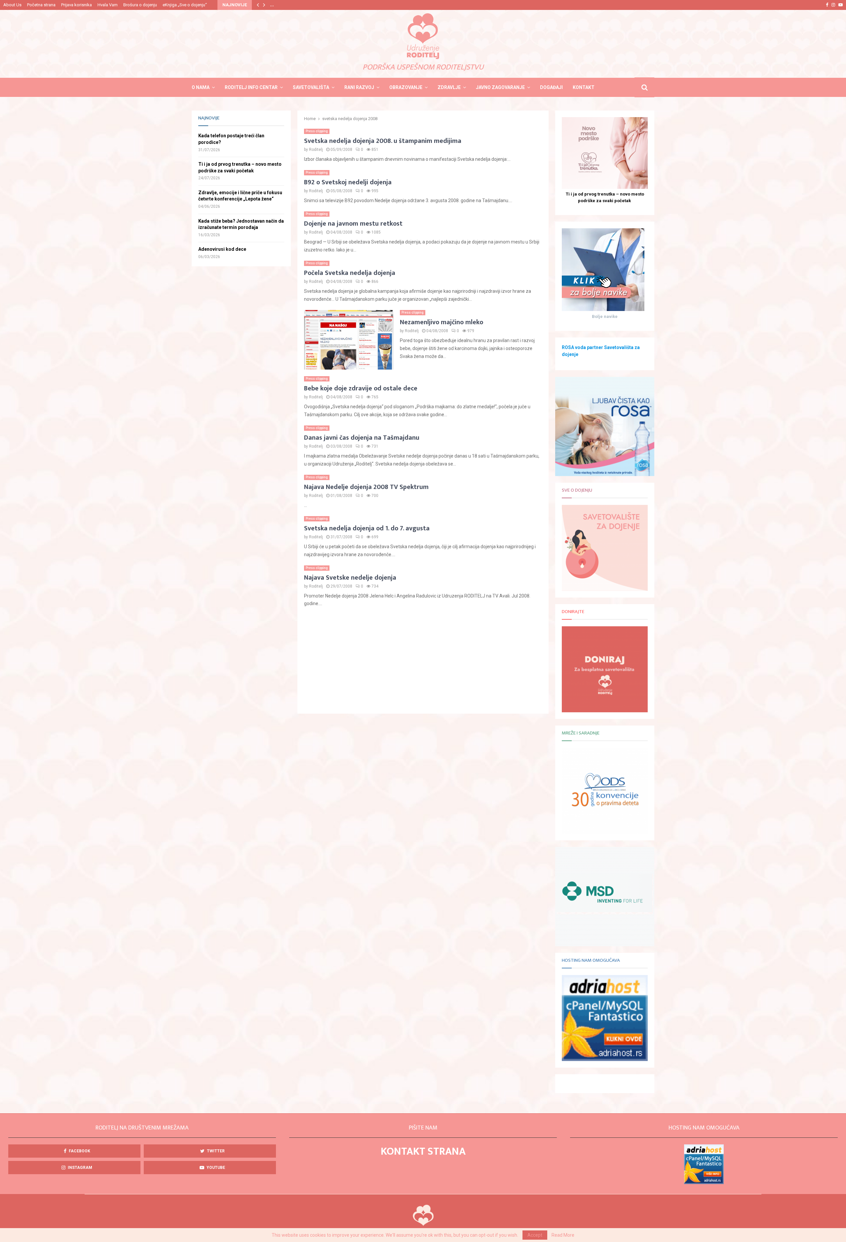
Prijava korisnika (76, 4)
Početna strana (41, 4)
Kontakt (584, 87)
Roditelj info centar (251, 87)
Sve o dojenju (577, 490)
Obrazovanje (405, 87)
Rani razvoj (359, 87)
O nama (201, 87)
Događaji (551, 87)
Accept (534, 1235)
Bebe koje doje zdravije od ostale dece (360, 388)
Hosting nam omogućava (591, 960)
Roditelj (316, 149)
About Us (12, 4)
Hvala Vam (107, 4)
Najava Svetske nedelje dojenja (350, 577)
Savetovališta (311, 87)
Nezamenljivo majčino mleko (441, 322)
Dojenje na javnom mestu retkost (353, 223)
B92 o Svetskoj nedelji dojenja (348, 182)
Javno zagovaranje (500, 87)
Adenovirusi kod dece (222, 249)
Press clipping (317, 131)
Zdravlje (449, 87)
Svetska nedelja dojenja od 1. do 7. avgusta (367, 528)
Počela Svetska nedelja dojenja (349, 273)
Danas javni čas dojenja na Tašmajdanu (361, 437)
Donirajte (573, 611)
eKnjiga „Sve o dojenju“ (185, 4)
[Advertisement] (423, 660)
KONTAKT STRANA (423, 1151)
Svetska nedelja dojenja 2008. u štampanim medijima (382, 141)
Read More (563, 1235)
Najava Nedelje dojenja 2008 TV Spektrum (366, 487)
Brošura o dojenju (140, 4)
